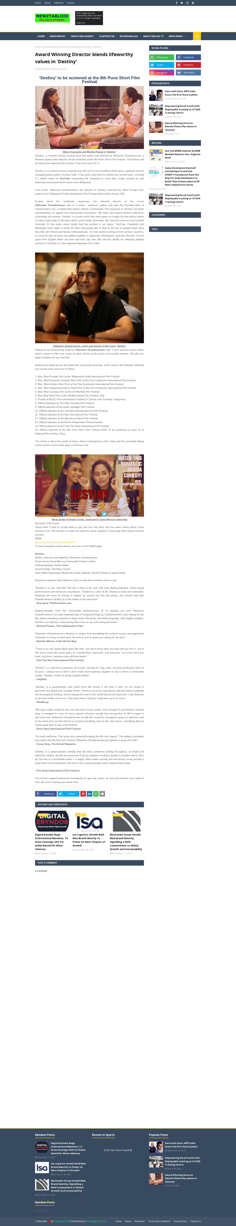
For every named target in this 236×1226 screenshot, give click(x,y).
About (48, 2)
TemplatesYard (61, 1221)
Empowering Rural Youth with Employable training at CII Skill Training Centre (182, 109)
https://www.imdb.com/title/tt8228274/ (55, 542)
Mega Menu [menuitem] (176, 36)
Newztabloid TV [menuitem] (153, 36)
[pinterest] (192, 3)
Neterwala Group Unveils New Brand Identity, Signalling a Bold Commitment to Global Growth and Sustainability (126, 842)
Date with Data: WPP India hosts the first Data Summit (181, 93)
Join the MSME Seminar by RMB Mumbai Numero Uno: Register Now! (183, 154)
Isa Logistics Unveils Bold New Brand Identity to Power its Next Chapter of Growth (89, 840)
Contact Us (195, 1221)
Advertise (58, 2)
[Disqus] (89, 994)
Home (38, 2)
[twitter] (182, 3)
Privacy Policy (180, 1221)
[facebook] (176, 3)
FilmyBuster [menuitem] (107, 36)
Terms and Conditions (159, 1221)
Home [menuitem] (41, 36)
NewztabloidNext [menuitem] (82, 36)
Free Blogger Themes (96, 1221)
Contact (70, 2)
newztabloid (43, 69)
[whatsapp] (161, 57)
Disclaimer (140, 1221)
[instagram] (187, 3)
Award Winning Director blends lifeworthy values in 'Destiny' (181, 126)
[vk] (188, 72)
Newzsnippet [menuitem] (58, 36)
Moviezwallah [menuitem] (129, 36)
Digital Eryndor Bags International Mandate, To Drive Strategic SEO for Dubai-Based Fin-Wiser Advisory (51, 842)
